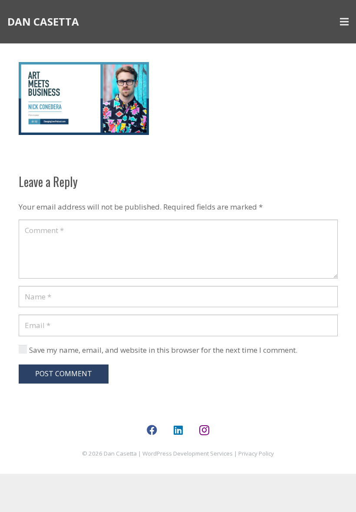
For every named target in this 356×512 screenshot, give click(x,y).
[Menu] (344, 22)
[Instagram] (204, 430)
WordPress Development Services (187, 453)
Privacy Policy (256, 453)
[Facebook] (152, 430)
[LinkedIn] (178, 430)
